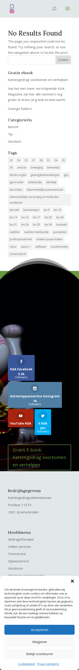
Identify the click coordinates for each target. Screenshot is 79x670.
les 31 (13, 224)
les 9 (46, 210)
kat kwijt (51, 182)
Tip (10, 134)
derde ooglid (18, 175)
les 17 (36, 217)
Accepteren (39, 629)
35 (63, 160)
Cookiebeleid (26, 664)
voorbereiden (59, 247)
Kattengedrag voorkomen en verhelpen (38, 79)
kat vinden (16, 190)
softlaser (40, 247)
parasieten (59, 232)
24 (18, 160)
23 (11, 160)
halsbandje (35, 182)
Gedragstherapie (21, 539)
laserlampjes (31, 210)
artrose (21, 167)
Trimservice (17, 554)
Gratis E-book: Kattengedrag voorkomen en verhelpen (39, 457)
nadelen (15, 232)
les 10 (57, 210)
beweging (37, 167)
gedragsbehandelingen (45, 175)
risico (13, 247)
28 (41, 160)
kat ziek (14, 210)
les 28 (59, 217)
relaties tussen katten (49, 239)
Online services (19, 546)
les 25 (48, 217)
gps (66, 175)
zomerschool (18, 254)
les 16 (25, 217)
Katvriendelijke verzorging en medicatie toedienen (34, 199)
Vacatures (15, 568)
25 (26, 160)
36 (11, 167)
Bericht (13, 127)
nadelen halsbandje (36, 232)
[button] (72, 581)
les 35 (36, 224)
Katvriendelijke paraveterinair (45, 190)
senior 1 (26, 247)
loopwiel (61, 224)
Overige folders (20, 108)
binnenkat (53, 167)
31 (48, 160)
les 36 (48, 224)
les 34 (25, 224)
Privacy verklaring (48, 664)
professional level (21, 239)
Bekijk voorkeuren (39, 654)
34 (55, 160)
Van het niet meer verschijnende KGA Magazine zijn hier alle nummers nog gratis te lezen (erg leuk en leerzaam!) (36, 94)
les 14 (13, 217)
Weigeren (39, 642)
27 (33, 160)
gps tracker (17, 182)
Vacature (14, 141)
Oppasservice (18, 561)
